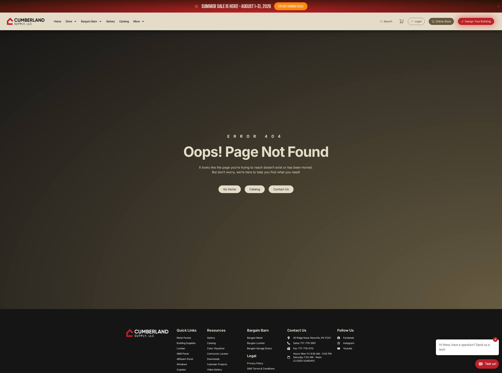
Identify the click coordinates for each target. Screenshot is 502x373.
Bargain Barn (89, 21)
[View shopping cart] (401, 21)
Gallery (110, 21)
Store (68, 21)
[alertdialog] (251, 6)
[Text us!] (487, 365)
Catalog (124, 21)
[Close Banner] (498, 6)
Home (57, 21)
